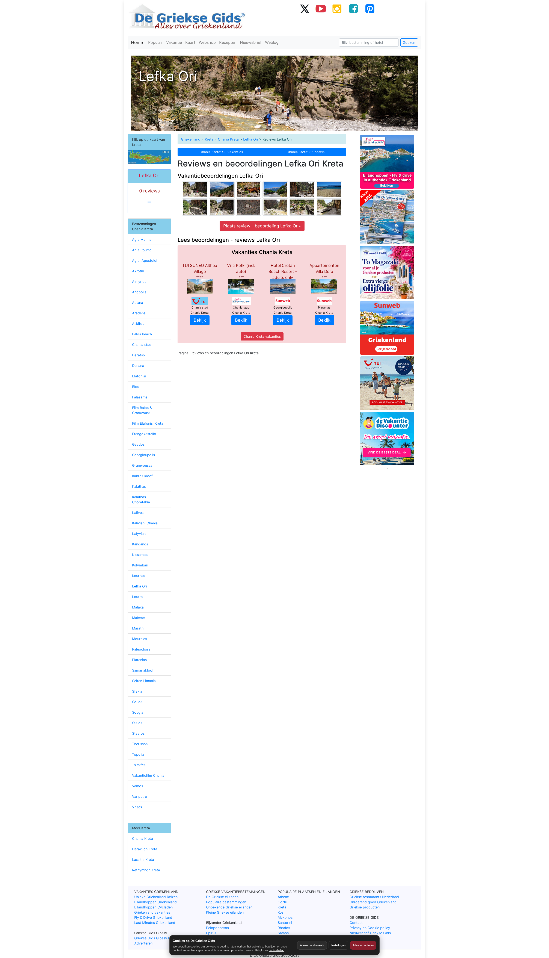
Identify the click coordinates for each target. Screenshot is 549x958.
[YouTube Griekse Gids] (321, 8)
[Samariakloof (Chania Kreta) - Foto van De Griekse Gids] (195, 189)
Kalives (137, 512)
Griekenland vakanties (152, 912)
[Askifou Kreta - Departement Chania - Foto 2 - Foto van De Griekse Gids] (222, 189)
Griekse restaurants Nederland (374, 897)
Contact (356, 922)
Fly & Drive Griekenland (153, 917)
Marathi (138, 628)
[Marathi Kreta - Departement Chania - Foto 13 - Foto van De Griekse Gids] (329, 189)
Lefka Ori (250, 139)
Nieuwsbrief (251, 42)
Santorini (285, 922)
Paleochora (141, 649)
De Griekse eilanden (222, 897)
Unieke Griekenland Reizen (156, 897)
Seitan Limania (144, 681)
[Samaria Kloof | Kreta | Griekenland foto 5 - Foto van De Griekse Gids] (248, 206)
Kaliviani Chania (145, 523)
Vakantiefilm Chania (148, 775)
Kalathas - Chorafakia (141, 499)
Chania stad (141, 344)
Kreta (209, 139)
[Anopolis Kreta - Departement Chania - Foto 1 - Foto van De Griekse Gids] (275, 189)
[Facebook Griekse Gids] (353, 8)
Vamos (137, 786)
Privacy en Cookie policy (370, 928)
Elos (135, 386)
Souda (137, 702)
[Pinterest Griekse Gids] (370, 8)
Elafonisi (139, 376)
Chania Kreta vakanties (262, 336)
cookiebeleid (276, 950)
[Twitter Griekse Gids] (305, 8)
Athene (283, 897)
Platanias (139, 660)
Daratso (138, 355)
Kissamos (140, 554)
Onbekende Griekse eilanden (229, 907)
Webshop (207, 42)
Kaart (190, 42)
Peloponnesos (217, 928)
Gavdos (138, 444)
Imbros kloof (142, 476)
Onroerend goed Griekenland (373, 902)
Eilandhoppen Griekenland (155, 902)
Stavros (138, 733)
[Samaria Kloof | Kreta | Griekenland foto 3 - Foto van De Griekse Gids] (248, 189)
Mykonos (285, 917)
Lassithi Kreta (143, 859)
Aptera (137, 302)
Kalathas (139, 486)
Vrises (137, 807)
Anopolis (139, 292)
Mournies (139, 639)
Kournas (138, 576)
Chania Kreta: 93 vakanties (221, 152)
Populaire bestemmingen (226, 902)
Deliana (138, 365)
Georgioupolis (143, 455)
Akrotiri (138, 271)
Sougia (137, 712)
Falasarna (140, 397)
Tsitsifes (138, 765)
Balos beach (142, 334)
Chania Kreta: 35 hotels (305, 152)
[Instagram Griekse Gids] (337, 8)
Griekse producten (365, 907)
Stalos (137, 723)
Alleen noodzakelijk (312, 945)
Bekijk (200, 320)
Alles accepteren (363, 945)
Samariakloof (143, 670)
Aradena (139, 313)
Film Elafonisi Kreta (147, 423)
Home (137, 42)
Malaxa (138, 607)
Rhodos (284, 928)
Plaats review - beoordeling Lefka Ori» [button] (262, 226)
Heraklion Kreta (144, 849)
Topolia (138, 754)
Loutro (137, 597)
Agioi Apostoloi (144, 260)
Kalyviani (139, 533)
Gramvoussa (142, 465)
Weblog (272, 42)
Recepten (228, 42)
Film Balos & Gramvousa (142, 410)
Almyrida (139, 281)
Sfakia (137, 691)
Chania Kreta (228, 139)
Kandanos (140, 544)
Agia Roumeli (142, 250)
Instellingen (338, 945)
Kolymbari (140, 565)
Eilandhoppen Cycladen (153, 907)
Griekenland (190, 139)
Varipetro (139, 796)
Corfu (282, 902)
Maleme (138, 618)
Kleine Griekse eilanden (225, 912)
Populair (155, 42)
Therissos (140, 744)
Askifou (138, 323)
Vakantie (174, 42)
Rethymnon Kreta (146, 870)
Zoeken (409, 42)
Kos (281, 912)
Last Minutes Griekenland (154, 922)
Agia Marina (141, 239)
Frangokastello (144, 434)
